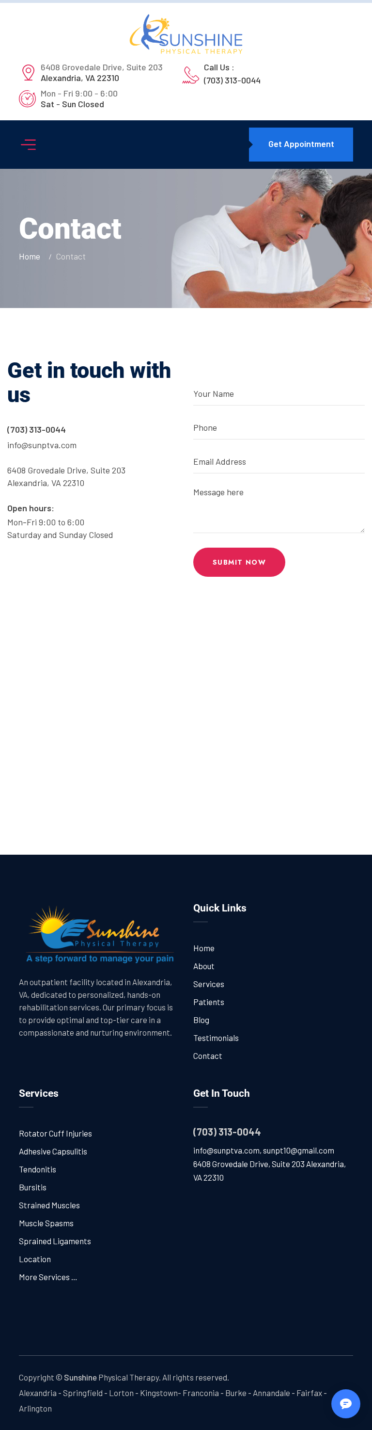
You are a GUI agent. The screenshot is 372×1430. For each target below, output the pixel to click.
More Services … (48, 1277)
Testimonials (216, 1037)
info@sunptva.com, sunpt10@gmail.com (263, 1150)
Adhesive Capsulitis (53, 1151)
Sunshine (80, 1377)
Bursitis (32, 1187)
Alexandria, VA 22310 (102, 72)
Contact (207, 1055)
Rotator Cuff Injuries (55, 1133)
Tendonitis (37, 1169)
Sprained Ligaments (55, 1241)
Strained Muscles (49, 1205)
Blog (201, 1019)
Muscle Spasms (46, 1223)
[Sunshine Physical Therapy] (186, 34)
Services (208, 984)
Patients (208, 1002)
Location (35, 1259)
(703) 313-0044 (232, 80)
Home (31, 256)
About (204, 966)
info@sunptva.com (42, 444)
